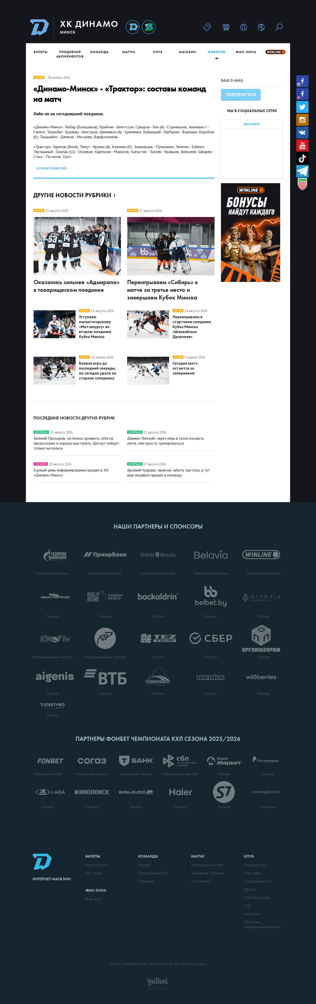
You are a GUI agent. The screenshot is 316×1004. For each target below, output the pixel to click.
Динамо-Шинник (132, 27)
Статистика (200, 881)
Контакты (252, 913)
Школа (249, 889)
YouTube (302, 145)
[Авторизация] (243, 27)
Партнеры (252, 872)
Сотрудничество (258, 881)
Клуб (158, 52)
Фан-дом (93, 898)
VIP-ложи (93, 872)
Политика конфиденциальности (262, 924)
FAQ (247, 905)
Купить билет (96, 864)
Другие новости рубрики (72, 195)
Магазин (187, 52)
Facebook (302, 81)
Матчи (128, 52)
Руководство (255, 864)
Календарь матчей (207, 864)
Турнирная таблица (207, 872)
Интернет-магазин (52, 879)
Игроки (144, 864)
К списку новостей (51, 168)
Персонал (146, 881)
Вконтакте (302, 133)
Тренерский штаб (152, 872)
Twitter (302, 107)
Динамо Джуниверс (149, 27)
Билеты (41, 52)
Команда (99, 52)
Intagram (302, 120)
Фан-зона (246, 52)
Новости (216, 52)
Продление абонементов (70, 54)
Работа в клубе (257, 897)
